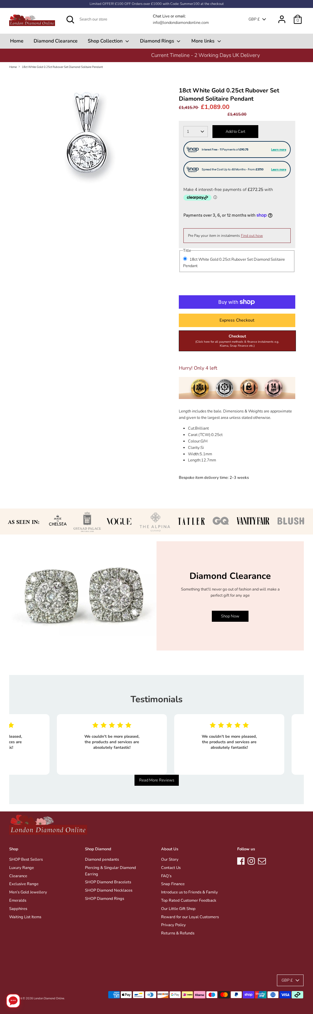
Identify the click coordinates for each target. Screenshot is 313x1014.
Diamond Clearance (56, 41)
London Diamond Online (49, 998)
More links (203, 41)
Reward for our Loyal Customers (190, 917)
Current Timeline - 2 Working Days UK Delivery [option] (156, 55)
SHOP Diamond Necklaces (108, 890)
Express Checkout (236, 320)
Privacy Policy (173, 925)
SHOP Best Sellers (26, 859)
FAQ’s (166, 876)
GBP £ (254, 19)
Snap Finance (173, 884)
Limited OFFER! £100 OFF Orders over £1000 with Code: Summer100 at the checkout (157, 4)
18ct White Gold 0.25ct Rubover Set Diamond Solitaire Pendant (62, 67)
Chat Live (161, 16)
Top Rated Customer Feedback (188, 900)
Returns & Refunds (177, 933)
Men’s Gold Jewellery (28, 892)
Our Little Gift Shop (178, 908)
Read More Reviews (156, 780)
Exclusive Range (24, 884)
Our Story (170, 859)
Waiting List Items (25, 917)
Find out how (252, 235)
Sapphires (18, 908)
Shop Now (230, 616)
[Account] (282, 16)
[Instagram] (251, 860)
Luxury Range (21, 867)
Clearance (18, 876)
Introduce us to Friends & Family (189, 892)
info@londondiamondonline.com (181, 22)
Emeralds (17, 900)
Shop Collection (106, 41)
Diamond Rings (157, 41)
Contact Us (171, 867)
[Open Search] (70, 19)
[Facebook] (241, 860)
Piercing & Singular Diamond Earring (110, 871)
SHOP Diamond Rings (104, 898)
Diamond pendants (102, 859)
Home (17, 41)
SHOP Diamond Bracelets (108, 882)
